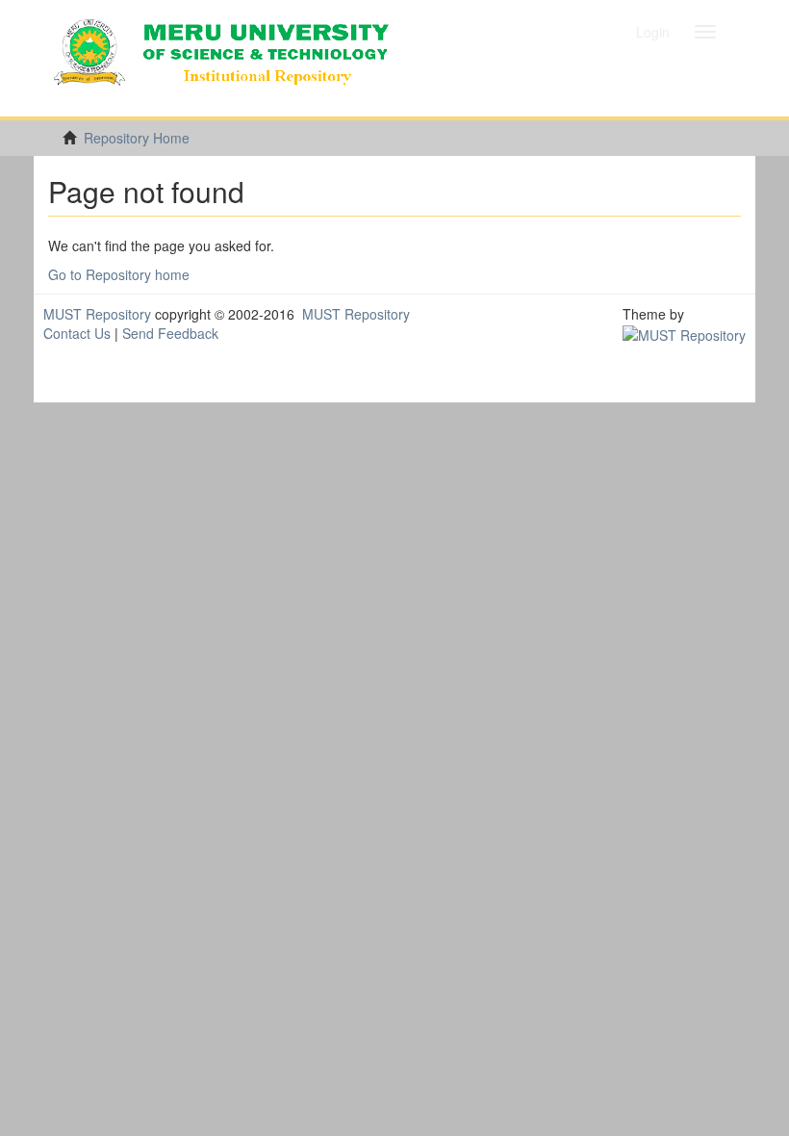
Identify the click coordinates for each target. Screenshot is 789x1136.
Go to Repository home (119, 274)
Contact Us (77, 333)
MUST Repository (97, 313)
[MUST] (684, 333)
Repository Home (137, 137)
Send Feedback (170, 333)
